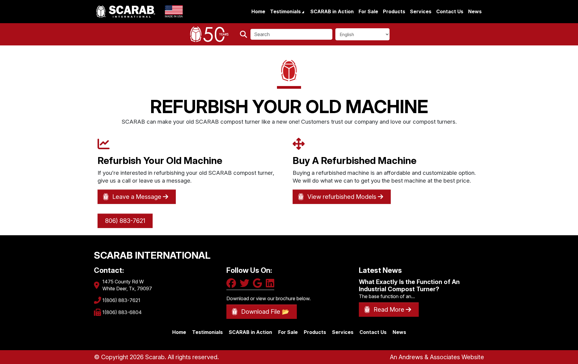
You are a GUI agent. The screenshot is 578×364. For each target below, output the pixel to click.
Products (394, 11)
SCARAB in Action (332, 11)
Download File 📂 (265, 311)
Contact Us (449, 11)
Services (420, 11)
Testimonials (286, 11)
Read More (390, 309)
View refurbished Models (342, 196)
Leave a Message (137, 196)
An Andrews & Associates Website (437, 357)
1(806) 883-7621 (121, 300)
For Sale (368, 11)
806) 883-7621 (125, 220)
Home (258, 11)
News (475, 11)
